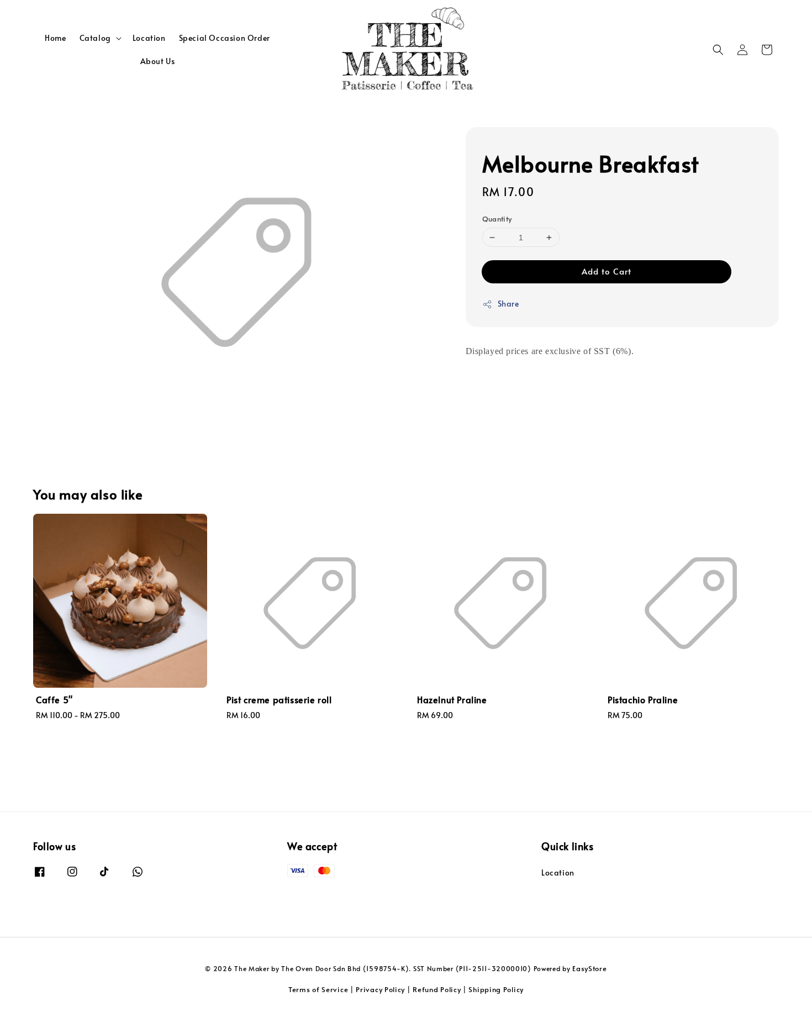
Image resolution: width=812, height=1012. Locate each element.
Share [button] (508, 304)
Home (55, 38)
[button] (718, 50)
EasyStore (589, 968)
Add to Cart (606, 271)
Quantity (497, 219)
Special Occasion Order (224, 38)
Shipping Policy (496, 989)
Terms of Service (318, 989)
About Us (157, 61)
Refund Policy (437, 989)
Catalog (95, 38)
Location (149, 38)
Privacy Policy (380, 989)
